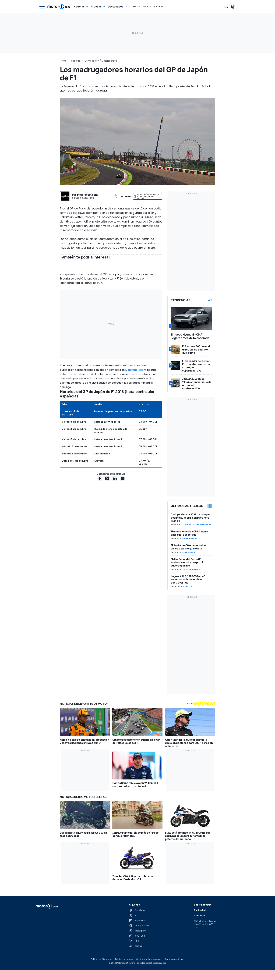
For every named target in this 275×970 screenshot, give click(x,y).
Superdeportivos (191, 569)
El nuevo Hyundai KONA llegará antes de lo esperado (189, 533)
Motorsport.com (87, 194)
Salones (158, 6)
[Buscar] (226, 6)
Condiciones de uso (174, 959)
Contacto (199, 915)
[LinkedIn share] (115, 478)
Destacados (115, 6)
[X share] (107, 478)
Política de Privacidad (101, 959)
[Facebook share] (100, 478)
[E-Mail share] (122, 478)
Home (63, 61)
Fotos (136, 6)
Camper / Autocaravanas (197, 524)
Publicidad (200, 910)
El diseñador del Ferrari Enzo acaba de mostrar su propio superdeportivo (188, 562)
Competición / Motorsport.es (101, 61)
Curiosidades (189, 552)
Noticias (79, 6)
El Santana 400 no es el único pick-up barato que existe (188, 547)
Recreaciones (189, 538)
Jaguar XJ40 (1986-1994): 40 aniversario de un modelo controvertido (188, 579)
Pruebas (96, 6)
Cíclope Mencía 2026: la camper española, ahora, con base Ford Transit (190, 518)
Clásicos (187, 586)
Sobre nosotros (203, 904)
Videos (147, 6)
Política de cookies (124, 959)
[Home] (59, 6)
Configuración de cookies (149, 959)
